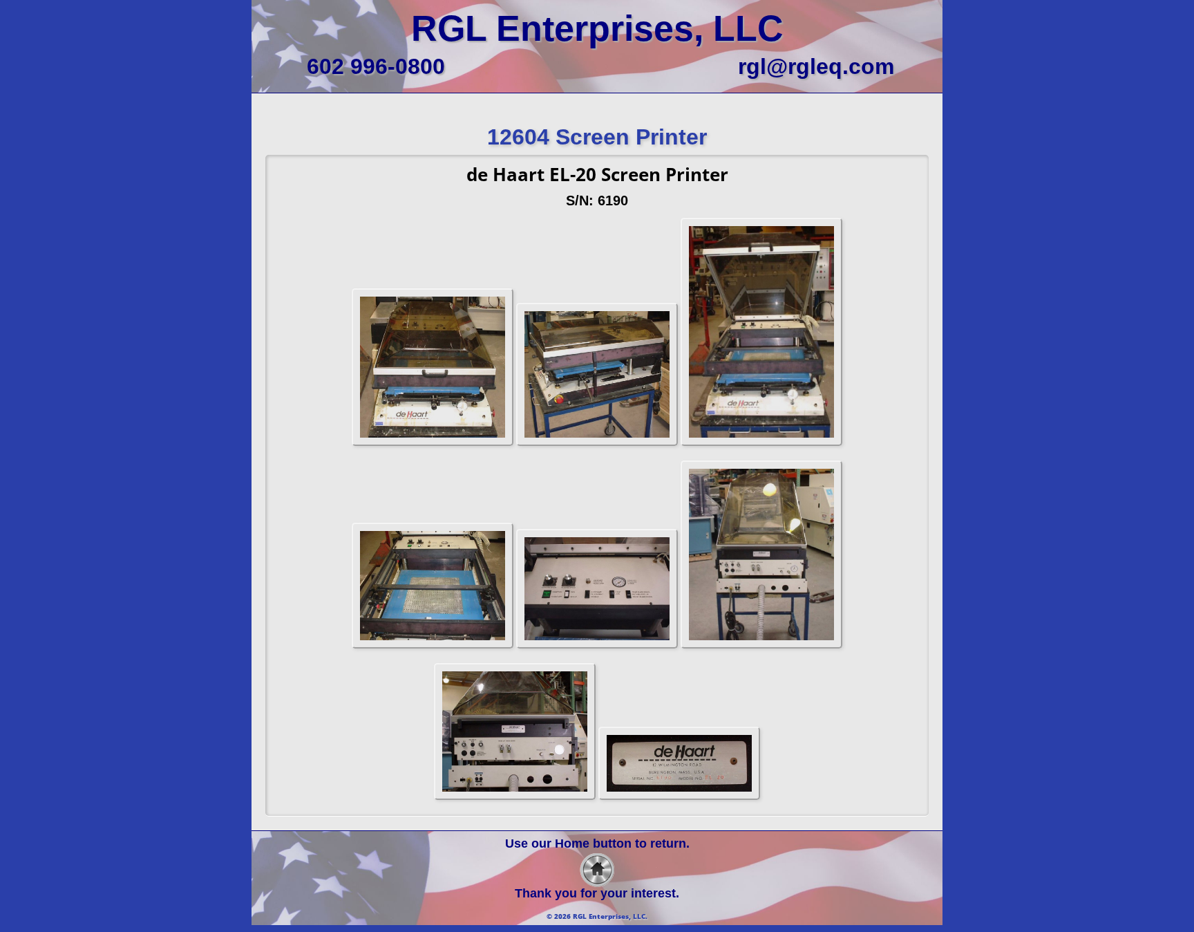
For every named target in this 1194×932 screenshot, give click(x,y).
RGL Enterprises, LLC (597, 28)
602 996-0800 (376, 66)
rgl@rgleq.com (816, 66)
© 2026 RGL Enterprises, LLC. (597, 916)
